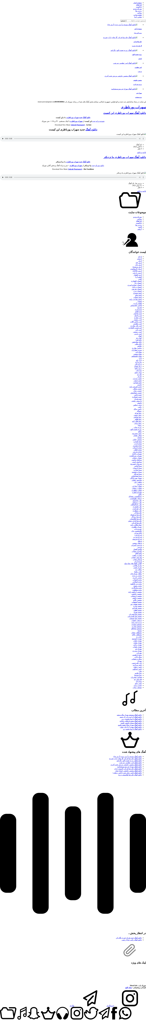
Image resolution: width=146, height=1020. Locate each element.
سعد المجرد (137, 441)
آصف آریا (138, 277)
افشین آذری (137, 303)
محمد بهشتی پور (136, 604)
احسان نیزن (137, 291)
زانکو (140, 431)
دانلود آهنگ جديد (84, 162)
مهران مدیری (137, 651)
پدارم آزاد (138, 362)
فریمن (139, 547)
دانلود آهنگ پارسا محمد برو (132, 729)
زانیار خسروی (137, 433)
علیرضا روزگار (136, 517)
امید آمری (138, 309)
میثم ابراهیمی (137, 655)
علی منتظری (137, 511)
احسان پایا (138, 283)
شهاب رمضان (137, 488)
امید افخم (138, 311)
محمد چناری (137, 606)
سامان (139, 437)
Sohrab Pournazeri (78, 125)
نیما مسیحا (138, 675)
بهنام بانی (138, 352)
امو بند (139, 307)
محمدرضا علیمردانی (135, 616)
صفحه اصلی (137, 3)
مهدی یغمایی (137, 647)
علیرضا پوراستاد (136, 515)
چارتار (139, 376)
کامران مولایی (137, 551)
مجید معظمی (137, 590)
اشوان (139, 301)
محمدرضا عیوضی (135, 618)
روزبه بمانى (138, 427)
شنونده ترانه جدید (98, 121)
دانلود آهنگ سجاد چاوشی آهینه (131, 723)
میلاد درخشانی (136, 659)
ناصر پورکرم (137, 665)
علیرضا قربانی (137, 523)
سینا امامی (138, 466)
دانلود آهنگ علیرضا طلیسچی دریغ (130, 775)
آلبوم (140, 227)
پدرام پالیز (138, 364)
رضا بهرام (138, 413)
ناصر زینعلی (137, 667)
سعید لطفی (137, 450)
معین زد (139, 637)
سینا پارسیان (137, 468)
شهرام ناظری (137, 492)
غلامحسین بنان (136, 531)
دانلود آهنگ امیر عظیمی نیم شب (130, 763)
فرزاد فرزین (137, 537)
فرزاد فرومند (137, 539)
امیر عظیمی (137, 324)
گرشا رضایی (137, 559)
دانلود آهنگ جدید (84, 117)
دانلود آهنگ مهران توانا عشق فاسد (130, 725)
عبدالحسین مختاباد (135, 496)
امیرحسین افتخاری (135, 328)
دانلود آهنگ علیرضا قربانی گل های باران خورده (125, 758)
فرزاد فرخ (138, 535)
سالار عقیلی (137, 435)
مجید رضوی (137, 586)
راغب (140, 407)
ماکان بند (138, 569)
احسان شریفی (136, 289)
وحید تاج (139, 681)
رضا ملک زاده (137, 421)
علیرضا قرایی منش (135, 521)
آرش (140, 261)
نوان (140, 671)
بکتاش (139, 346)
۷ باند (140, 257)
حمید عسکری (137, 397)
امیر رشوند (138, 320)
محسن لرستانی (136, 596)
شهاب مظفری (136, 490)
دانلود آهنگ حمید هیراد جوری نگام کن (129, 938)
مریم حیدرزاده (137, 622)
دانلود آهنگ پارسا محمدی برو (132, 719)
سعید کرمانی (137, 448)
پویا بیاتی (139, 370)
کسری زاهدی (137, 555)
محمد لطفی (137, 610)
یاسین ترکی (137, 685)
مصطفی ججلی (136, 632)
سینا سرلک (138, 474)
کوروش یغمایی (136, 557)
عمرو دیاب (138, 529)
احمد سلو (138, 295)
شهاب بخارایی (137, 486)
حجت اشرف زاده (136, 387)
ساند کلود (128, 987)
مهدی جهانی (137, 641)
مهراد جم (138, 649)
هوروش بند (138, 679)
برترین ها (138, 11)
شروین (139, 484)
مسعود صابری (137, 626)
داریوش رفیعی (136, 401)
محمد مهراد (138, 612)
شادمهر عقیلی (137, 480)
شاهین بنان (138, 482)
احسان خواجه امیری (134, 285)
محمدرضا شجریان (135, 614)
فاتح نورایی (138, 533)
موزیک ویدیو (137, 9)
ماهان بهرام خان (136, 574)
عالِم (140, 494)
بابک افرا (139, 340)
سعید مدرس (137, 452)
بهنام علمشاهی (136, 356)
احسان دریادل (137, 287)
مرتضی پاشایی (136, 620)
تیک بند (139, 374)
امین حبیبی (138, 334)
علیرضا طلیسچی (136, 519)
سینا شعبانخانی (136, 476)
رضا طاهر (138, 419)
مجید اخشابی (137, 580)
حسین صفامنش (136, 393)
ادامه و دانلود (141, 152)
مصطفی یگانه (137, 635)
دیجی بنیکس (137, 405)
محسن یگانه (137, 600)
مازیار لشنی (137, 567)
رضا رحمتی (138, 415)
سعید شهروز (137, 446)
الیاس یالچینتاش (136, 305)
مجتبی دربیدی (137, 576)
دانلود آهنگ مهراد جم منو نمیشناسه (129, 767)
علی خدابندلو (137, 500)
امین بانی (138, 330)
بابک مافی (138, 344)
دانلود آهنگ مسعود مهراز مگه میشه (129, 715)
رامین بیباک (138, 409)
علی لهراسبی (137, 509)
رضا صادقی (137, 417)
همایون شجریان (136, 677)
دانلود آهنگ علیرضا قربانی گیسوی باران (128, 769)
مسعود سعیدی (136, 624)
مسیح (140, 630)
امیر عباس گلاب (136, 322)
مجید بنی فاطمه (136, 584)
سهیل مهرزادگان (136, 478)
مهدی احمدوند (137, 639)
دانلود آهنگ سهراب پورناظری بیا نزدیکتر (125, 157)
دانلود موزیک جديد (98, 165)
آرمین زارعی (137, 273)
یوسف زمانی (137, 687)
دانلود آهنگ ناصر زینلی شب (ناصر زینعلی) (127, 773)
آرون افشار (138, 275)
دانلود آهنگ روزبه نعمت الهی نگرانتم (129, 760)
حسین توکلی (137, 389)
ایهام (140, 336)
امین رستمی (137, 332)
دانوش (139, 403)
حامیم (139, 385)
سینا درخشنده (137, 472)
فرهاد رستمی (137, 543)
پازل (140, 358)
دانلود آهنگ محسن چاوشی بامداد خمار (128, 771)
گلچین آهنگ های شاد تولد (133, 563)
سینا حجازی (137, 470)
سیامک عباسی (136, 460)
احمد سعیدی (137, 293)
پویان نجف (138, 372)
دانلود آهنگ (91, 129)
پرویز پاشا (138, 368)
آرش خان (138, 265)
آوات (140, 279)
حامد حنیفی (137, 380)
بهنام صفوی (137, 354)
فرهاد (140, 541)
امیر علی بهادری (136, 326)
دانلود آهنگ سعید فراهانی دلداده (131, 721)
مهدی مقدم (138, 643)
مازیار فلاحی (137, 565)
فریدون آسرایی (136, 545)
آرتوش (139, 259)
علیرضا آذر (138, 513)
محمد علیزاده (137, 608)
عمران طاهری (136, 527)
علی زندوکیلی (137, 502)
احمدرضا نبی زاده (135, 299)
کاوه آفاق (138, 553)
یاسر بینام (138, 683)
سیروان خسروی (136, 464)
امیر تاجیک (138, 315)
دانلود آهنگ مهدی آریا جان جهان (131, 727)
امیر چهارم (138, 318)
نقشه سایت (137, 15)
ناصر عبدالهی (137, 669)
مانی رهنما (138, 572)
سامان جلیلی (137, 439)
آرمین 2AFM (137, 271)
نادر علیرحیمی (137, 663)
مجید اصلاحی (137, 582)
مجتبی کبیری (137, 578)
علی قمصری (137, 506)
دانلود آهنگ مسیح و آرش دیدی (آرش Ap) (127, 756)
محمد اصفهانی (137, 602)
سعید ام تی (138, 443)
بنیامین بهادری (137, 348)
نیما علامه (138, 673)
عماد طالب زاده (136, 525)
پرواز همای (138, 366)
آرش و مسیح (137, 267)
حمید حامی (138, 395)
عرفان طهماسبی (136, 498)
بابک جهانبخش (137, 342)
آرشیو (140, 229)
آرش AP (139, 263)
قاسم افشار (137, 549)
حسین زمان (137, 391)
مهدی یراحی (137, 645)
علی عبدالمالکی (136, 504)
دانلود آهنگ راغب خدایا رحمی (132, 940)
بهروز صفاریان (136, 350)
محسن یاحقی (137, 598)
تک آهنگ (139, 5)
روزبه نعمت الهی (136, 429)
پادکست (139, 7)
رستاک (139, 411)
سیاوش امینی (137, 462)
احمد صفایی (137, 297)
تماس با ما (138, 17)
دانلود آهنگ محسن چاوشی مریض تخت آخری (126, 765)
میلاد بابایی (138, 657)
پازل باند (139, 360)
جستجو (123, 21)
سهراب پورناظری (133, 107)
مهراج (140, 661)
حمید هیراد (138, 399)
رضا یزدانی (138, 423)
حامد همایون (137, 383)
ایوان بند (139, 338)
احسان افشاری (136, 281)
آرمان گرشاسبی (136, 269)
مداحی (139, 13)
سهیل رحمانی (137, 458)
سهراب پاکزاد (137, 454)
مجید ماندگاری (136, 588)
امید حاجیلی (137, 313)
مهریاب (139, 653)
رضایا (140, 425)
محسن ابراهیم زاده (135, 592)
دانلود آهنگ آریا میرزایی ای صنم (131, 717)
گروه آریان (138, 561)
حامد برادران (137, 378)
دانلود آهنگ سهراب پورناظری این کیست (124, 113)
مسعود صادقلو (136, 628)
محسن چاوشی (136, 594)
